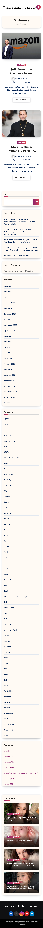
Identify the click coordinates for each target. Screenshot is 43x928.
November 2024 (10, 381)
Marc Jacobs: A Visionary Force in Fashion (21, 151)
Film (5, 558)
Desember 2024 (10, 375)
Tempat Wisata (9, 724)
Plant (6, 686)
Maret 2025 (8, 358)
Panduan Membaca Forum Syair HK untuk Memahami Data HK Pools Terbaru (20, 241)
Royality (7, 702)
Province (7, 697)
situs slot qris (9, 768)
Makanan (7, 647)
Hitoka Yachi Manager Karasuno (16, 255)
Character (8, 485)
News (6, 674)
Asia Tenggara (9, 441)
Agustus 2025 (9, 331)
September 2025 (10, 325)
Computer (8, 497)
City (5, 491)
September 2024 (10, 392)
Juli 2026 (7, 286)
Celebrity (21, 65)
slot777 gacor (9, 779)
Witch (6, 736)
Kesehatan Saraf (10, 630)
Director (7, 530)
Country (7, 502)
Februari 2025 (9, 364)
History (6, 602)
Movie (6, 658)
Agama (6, 419)
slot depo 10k (9, 762)
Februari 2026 (9, 303)
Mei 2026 (7, 297)
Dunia (6, 541)
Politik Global (9, 691)
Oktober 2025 (9, 320)
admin (17, 78)
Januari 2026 (9, 308)
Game (6, 574)
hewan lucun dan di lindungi (15, 597)
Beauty (6, 447)
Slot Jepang (8, 713)
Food (6, 569)
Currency (7, 513)
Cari (6, 195)
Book (6, 463)
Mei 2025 (7, 347)
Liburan (7, 641)
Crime (6, 508)
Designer (21, 142)
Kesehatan (8, 624)
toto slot (7, 751)
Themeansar (21, 925)
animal (6, 424)
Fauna (6, 547)
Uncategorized (10, 730)
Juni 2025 (8, 342)
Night (6, 680)
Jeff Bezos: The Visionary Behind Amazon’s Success (21, 73)
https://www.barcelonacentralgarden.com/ (21, 773)
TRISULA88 (8, 756)
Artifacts (7, 435)
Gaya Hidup (8, 580)
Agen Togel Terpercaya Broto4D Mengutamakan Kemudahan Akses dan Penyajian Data (19, 221)
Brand (6, 469)
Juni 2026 (8, 292)
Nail (5, 669)
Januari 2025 (9, 370)
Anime (6, 430)
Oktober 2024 (9, 386)
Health (6, 591)
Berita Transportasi (11, 458)
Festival (7, 552)
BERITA (6, 452)
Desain (6, 519)
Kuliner (6, 635)
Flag (5, 563)
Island (6, 619)
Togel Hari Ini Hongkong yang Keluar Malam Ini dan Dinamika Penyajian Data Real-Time (21, 249)
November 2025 (10, 314)
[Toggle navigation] (3, 7)
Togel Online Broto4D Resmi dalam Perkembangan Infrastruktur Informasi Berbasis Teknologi (19, 232)
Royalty (7, 708)
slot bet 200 (8, 784)
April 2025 (8, 353)
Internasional (9, 608)
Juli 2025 (7, 336)
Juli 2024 (7, 403)
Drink (6, 535)
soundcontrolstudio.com (21, 8)
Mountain (7, 652)
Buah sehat (8, 474)
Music (6, 663)
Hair (5, 585)
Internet (7, 613)
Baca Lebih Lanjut (21, 100)
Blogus (33, 922)
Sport (6, 719)
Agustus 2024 (9, 397)
